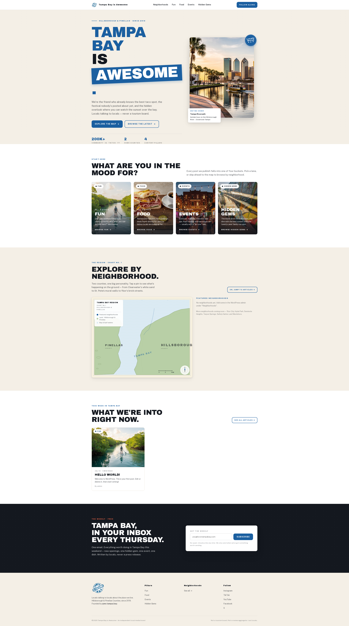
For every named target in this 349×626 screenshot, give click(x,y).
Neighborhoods (160, 5)
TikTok (226, 595)
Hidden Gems (204, 5)
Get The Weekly (199, 531)
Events (191, 5)
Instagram (227, 591)
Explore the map (107, 124)
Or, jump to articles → (242, 290)
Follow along (247, 5)
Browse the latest (142, 124)
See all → (188, 591)
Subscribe (243, 537)
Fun (174, 5)
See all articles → (244, 420)
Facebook (227, 604)
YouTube (227, 599)
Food (181, 5)
